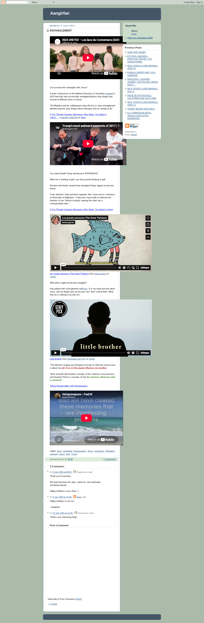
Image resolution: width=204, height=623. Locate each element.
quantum (54, 454)
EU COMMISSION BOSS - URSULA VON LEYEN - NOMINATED (139, 116)
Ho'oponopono (79, 451)
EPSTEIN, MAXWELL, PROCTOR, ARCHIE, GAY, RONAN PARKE (139, 59)
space (62, 454)
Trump (74, 454)
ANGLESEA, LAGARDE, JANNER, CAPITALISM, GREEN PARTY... (142, 82)
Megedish (110, 451)
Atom (78, 599)
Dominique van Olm (76, 359)
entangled (67, 451)
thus (85, 289)
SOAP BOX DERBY (136, 52)
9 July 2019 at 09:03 (62, 472)
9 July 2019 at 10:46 (62, 497)
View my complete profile (140, 38)
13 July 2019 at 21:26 (63, 513)
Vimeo (53, 277)
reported (109, 93)
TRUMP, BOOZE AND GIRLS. (141, 109)
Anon (78, 497)
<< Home (52, 604)
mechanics (99, 451)
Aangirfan (59, 13)
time (68, 454)
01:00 (70, 459)
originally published (69, 117)
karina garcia (100, 274)
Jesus (90, 451)
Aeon (59, 451)
